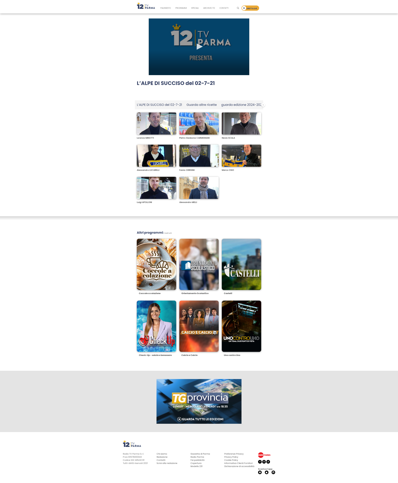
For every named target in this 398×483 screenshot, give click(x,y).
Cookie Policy (231, 460)
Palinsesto (165, 8)
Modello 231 (197, 466)
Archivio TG (209, 8)
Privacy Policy (231, 457)
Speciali (195, 8)
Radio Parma (197, 457)
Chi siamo (162, 453)
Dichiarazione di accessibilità (239, 466)
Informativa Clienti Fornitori (238, 463)
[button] (199, 46)
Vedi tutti (168, 233)
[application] (199, 46)
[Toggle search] (238, 8)
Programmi (181, 8)
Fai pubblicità (197, 460)
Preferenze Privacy (234, 453)
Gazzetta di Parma (200, 453)
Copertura (196, 463)
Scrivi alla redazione (167, 463)
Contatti (223, 8)
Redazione (162, 457)
